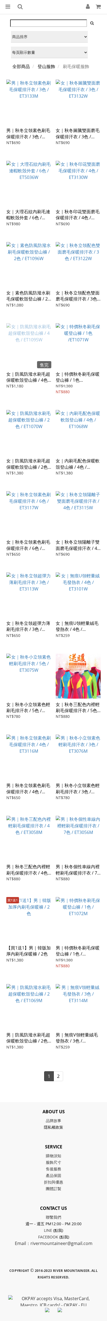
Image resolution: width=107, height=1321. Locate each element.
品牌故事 (53, 1120)
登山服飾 (46, 66)
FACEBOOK (48, 1237)
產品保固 (53, 1175)
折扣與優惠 (53, 1182)
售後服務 (53, 1168)
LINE (48, 1230)
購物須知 (53, 1155)
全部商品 (21, 66)
